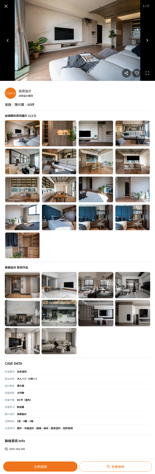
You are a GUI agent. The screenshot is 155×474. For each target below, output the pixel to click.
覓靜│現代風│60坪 (19, 104)
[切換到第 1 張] (22, 133)
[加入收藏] (136, 73)
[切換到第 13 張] (22, 217)
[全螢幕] (147, 73)
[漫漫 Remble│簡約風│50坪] (132, 285)
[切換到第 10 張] (59, 189)
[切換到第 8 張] (132, 161)
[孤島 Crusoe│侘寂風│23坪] (59, 285)
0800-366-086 (17, 449)
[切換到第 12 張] (132, 189)
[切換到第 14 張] (59, 217)
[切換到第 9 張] (22, 189)
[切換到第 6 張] (59, 161)
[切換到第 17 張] (22, 245)
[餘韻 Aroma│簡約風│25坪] (59, 341)
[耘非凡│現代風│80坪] (95, 313)
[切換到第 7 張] (95, 161)
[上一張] (7, 40)
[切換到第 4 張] (132, 133)
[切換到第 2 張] (59, 133)
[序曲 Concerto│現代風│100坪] (22, 341)
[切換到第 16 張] (132, 217)
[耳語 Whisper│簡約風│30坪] (132, 313)
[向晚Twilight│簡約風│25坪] (22, 285)
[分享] (126, 73)
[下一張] (147, 40)
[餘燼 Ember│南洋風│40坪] (95, 285)
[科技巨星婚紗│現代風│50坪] (22, 313)
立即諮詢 (40, 466)
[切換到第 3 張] (95, 133)
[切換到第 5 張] (22, 161)
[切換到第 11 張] (95, 189)
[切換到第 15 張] (95, 217)
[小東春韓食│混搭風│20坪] (59, 313)
